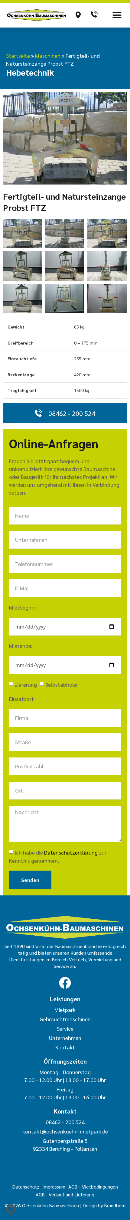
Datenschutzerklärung (71, 852)
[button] (117, 15)
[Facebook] (65, 983)
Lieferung (26, 684)
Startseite (18, 55)
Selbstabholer (61, 684)
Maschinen (47, 55)
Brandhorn (114, 1205)
